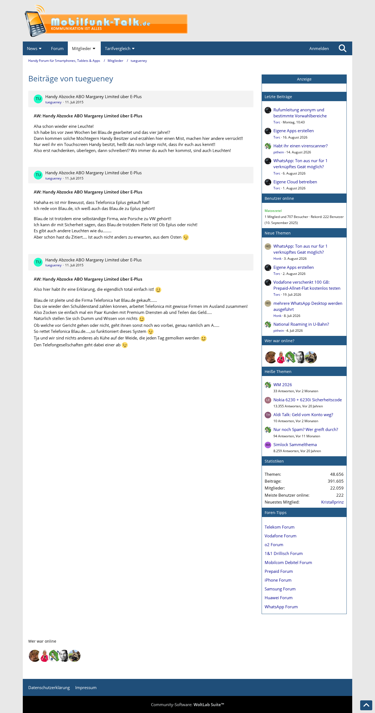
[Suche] (342, 48)
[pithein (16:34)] (291, 357)
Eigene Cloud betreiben (295, 181)
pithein (278, 152)
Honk (277, 258)
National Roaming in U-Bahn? (301, 324)
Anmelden (319, 48)
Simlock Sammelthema (295, 444)
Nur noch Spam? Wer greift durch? (305, 429)
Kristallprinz (332, 502)
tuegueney (53, 102)
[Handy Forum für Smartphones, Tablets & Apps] (187, 21)
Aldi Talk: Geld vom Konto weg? (303, 414)
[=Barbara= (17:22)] (281, 357)
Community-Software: (187, 704)
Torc (276, 122)
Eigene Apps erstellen (293, 130)
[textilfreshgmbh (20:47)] (310, 357)
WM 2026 (282, 384)
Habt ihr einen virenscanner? (300, 145)
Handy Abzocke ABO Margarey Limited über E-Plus (93, 96)
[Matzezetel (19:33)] (271, 357)
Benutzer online (279, 198)
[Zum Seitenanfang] (366, 705)
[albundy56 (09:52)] (300, 357)
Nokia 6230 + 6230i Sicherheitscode (307, 399)
